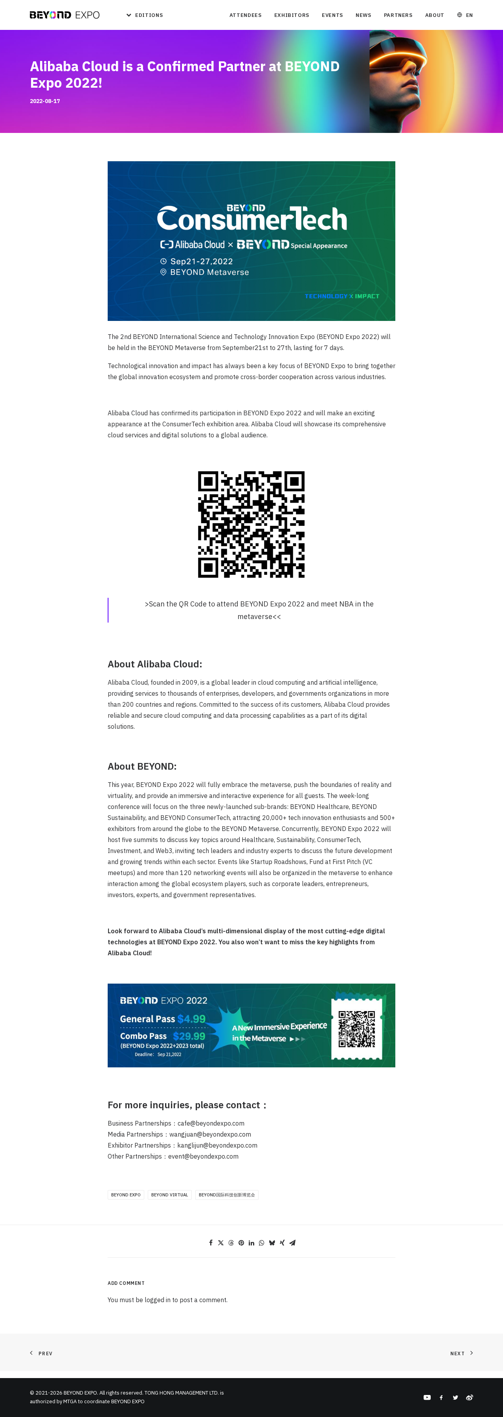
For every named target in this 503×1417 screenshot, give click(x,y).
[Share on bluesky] (272, 1242)
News (363, 15)
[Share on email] (292, 1242)
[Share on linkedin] (251, 1242)
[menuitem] (142, 15)
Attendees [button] (245, 15)
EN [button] (469, 15)
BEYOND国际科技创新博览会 (227, 1195)
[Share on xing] (282, 1242)
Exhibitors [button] (292, 15)
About (434, 15)
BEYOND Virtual (169, 1195)
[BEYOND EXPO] (64, 15)
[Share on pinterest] (241, 1242)
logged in (158, 1300)
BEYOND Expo (126, 1195)
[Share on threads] (231, 1242)
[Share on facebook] (210, 1242)
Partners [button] (398, 15)
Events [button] (332, 15)
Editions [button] (149, 15)
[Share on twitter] (221, 1242)
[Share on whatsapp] (261, 1242)
